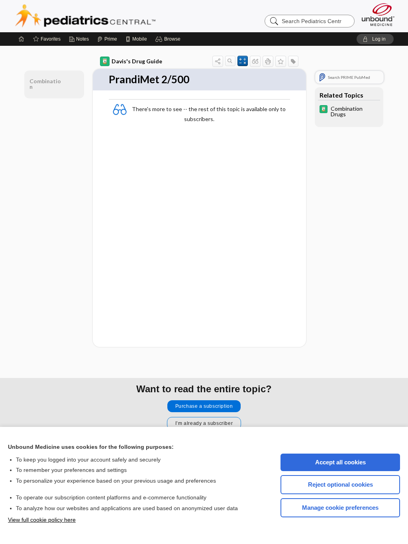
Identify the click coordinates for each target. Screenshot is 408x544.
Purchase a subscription (204, 406)
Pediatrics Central (114, 16)
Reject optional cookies (340, 484)
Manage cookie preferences (340, 507)
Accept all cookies (340, 462)
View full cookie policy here (42, 520)
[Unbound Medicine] (378, 14)
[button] (169, 39)
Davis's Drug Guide (137, 61)
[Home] (21, 39)
